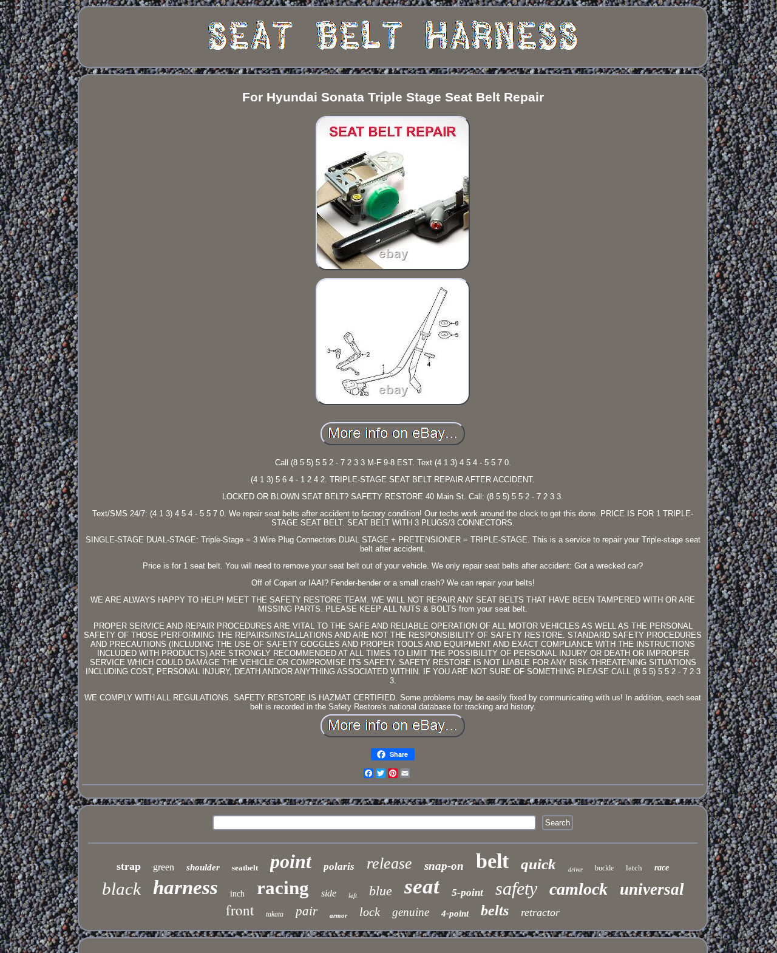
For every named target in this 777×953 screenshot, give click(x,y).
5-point (467, 892)
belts (495, 910)
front (240, 910)
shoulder (203, 867)
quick (538, 864)
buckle (604, 868)
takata (274, 914)
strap (129, 866)
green (163, 867)
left (352, 895)
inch (237, 893)
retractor (540, 912)
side (328, 893)
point (290, 861)
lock (369, 911)
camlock (578, 889)
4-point (455, 913)
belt (492, 861)
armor (338, 915)
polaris (339, 866)
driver (575, 869)
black (121, 888)
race (661, 867)
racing (283, 887)
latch (634, 867)
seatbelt (245, 867)
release (389, 863)
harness (185, 887)
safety (516, 888)
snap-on (444, 865)
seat (421, 886)
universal (652, 889)
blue (380, 890)
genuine (410, 912)
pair (306, 911)
